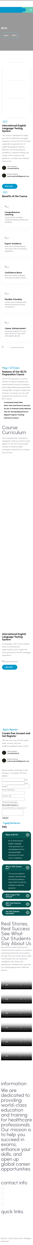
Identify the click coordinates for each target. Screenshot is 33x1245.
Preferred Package (9, 802)
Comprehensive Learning (12, 213)
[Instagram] (18, 1175)
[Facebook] (3, 1175)
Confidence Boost (13, 272)
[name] (24, 10)
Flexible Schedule (13, 299)
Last (26, 783)
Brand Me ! (18, 1238)
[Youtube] (13, 1175)
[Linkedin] (8, 1175)
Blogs (5, 1227)
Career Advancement (15, 328)
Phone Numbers (8, 790)
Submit (5, 818)
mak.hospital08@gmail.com (18, 176)
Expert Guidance (13, 243)
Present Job (7, 796)
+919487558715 (13, 168)
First (26, 780)
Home (6, 35)
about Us (6, 1217)
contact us (7, 1221)
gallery (5, 1224)
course (5, 1230)
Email (4, 786)
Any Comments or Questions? (14, 808)
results (5, 1234)
